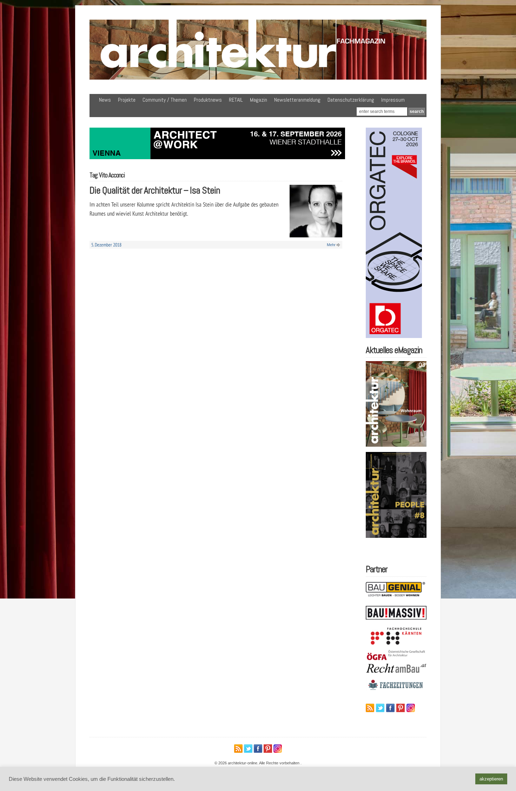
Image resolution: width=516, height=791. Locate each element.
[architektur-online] (258, 78)
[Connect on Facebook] (390, 708)
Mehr (331, 245)
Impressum (393, 99)
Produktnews (208, 99)
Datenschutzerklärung (351, 99)
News (105, 99)
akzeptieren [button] (491, 779)
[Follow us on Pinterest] (400, 708)
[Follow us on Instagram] (410, 708)
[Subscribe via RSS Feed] (370, 708)
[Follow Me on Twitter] (380, 708)
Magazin (258, 99)
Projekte (126, 99)
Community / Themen (165, 99)
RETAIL (236, 99)
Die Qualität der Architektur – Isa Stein (155, 190)
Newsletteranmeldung (297, 99)
